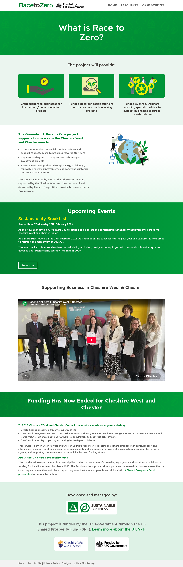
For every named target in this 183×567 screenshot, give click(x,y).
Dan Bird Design (85, 563)
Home (112, 5)
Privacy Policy (51, 563)
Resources (130, 5)
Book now (27, 265)
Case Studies (153, 5)
